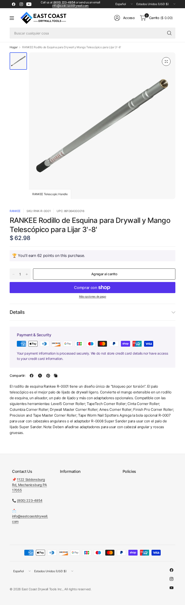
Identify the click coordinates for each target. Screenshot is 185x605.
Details (17, 312)
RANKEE (15, 211)
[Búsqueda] (169, 33)
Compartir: (18, 375)
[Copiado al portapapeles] (56, 375)
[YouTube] (29, 4)
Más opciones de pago (92, 296)
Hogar (13, 47)
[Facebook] (13, 4)
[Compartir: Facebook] (31, 375)
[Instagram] (21, 4)
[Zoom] (166, 61)
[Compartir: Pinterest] (48, 375)
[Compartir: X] (40, 375)
